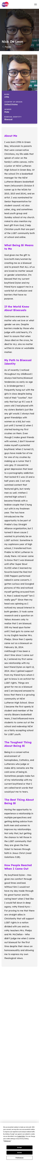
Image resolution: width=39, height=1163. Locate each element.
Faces (8, 46)
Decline (19, 1152)
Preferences (20, 1158)
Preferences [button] (7, 1141)
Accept (19, 1147)
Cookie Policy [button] (21, 1136)
